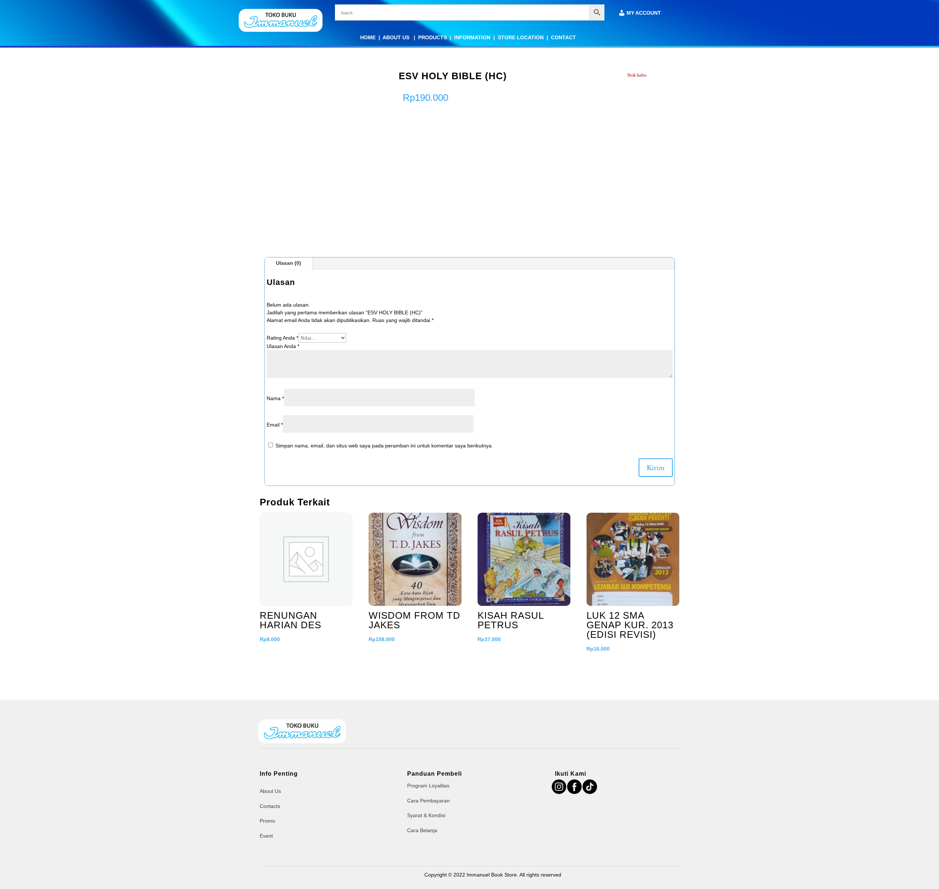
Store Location (521, 37)
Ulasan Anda (283, 346)
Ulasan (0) (288, 263)
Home (368, 37)
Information (472, 37)
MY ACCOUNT (643, 13)
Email (275, 425)
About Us (397, 37)
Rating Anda (282, 338)
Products (432, 37)
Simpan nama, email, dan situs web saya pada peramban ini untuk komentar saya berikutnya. (384, 446)
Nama (275, 398)
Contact (563, 37)
